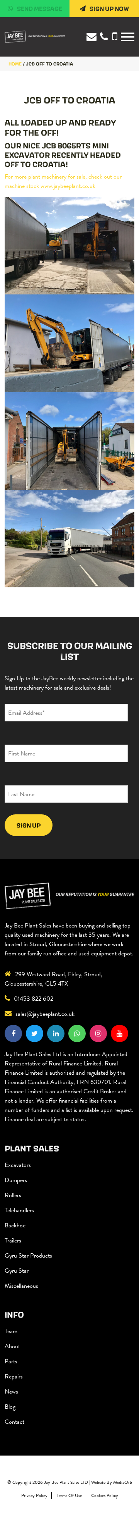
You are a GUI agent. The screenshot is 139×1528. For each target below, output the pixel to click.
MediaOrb (122, 1482)
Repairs (14, 1376)
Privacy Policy (34, 1495)
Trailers (13, 1240)
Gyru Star (17, 1270)
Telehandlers (19, 1210)
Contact (14, 1421)
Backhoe (15, 1225)
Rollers (13, 1195)
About (12, 1346)
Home (15, 64)
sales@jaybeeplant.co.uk (45, 1014)
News (11, 1391)
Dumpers (16, 1180)
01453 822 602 (33, 998)
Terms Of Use (69, 1495)
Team (11, 1331)
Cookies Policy (104, 1495)
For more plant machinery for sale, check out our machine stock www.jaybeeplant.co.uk (63, 181)
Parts (11, 1361)
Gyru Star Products (28, 1255)
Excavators (18, 1165)
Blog (10, 1406)
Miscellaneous (21, 1286)
